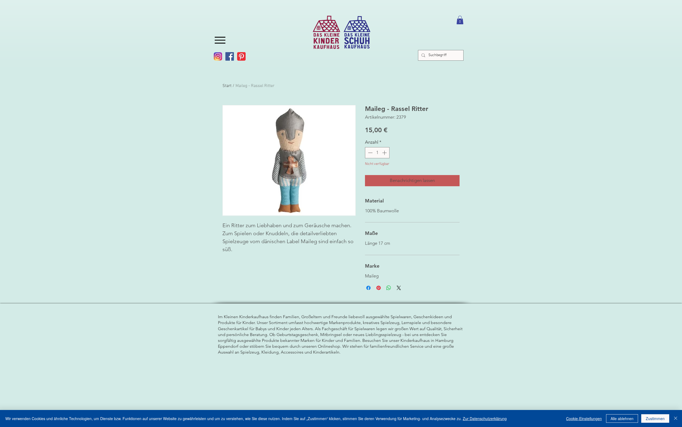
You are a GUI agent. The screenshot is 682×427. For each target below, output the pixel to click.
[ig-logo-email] (218, 56)
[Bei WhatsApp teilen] (388, 288)
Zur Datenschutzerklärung (485, 418)
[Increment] (385, 152)
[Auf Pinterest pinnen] (378, 288)
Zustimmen (655, 418)
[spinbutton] (377, 152)
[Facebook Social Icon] (229, 56)
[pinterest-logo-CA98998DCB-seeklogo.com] (241, 56)
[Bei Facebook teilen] (368, 288)
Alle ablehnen (622, 418)
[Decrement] (370, 152)
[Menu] (220, 40)
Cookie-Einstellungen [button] (584, 418)
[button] (460, 20)
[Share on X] (399, 288)
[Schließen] (675, 418)
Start (227, 86)
